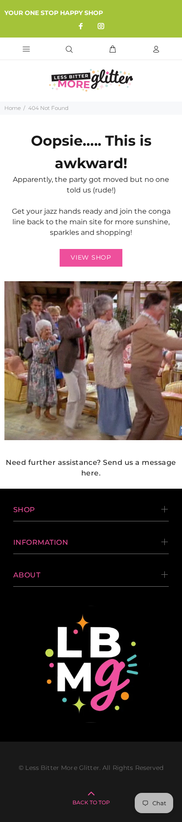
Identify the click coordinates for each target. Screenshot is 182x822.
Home (12, 108)
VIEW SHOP (91, 257)
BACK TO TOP (91, 802)
